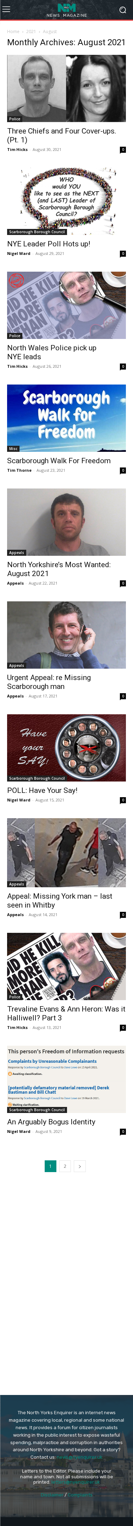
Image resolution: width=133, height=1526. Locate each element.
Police (14, 118)
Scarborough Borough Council (37, 231)
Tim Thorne (19, 470)
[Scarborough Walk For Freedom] (66, 418)
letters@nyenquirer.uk (75, 1482)
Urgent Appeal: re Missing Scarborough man (49, 682)
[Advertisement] (66, 1230)
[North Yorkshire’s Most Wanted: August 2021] (66, 522)
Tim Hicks (17, 149)
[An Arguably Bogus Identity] (66, 1079)
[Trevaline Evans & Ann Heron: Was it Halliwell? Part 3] (66, 966)
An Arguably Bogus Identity (51, 1122)
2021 (31, 31)
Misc (13, 448)
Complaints (80, 1495)
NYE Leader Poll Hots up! (48, 244)
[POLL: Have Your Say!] (66, 748)
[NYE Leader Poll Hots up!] (66, 201)
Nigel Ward (19, 253)
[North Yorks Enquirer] (66, 9)
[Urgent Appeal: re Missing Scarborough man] (66, 635)
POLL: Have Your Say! (42, 790)
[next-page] (80, 1166)
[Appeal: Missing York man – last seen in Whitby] (66, 852)
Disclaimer (52, 1495)
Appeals (16, 552)
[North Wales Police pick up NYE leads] (66, 305)
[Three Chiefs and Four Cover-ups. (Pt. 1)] (66, 88)
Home (13, 31)
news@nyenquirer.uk (79, 1457)
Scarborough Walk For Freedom (59, 460)
